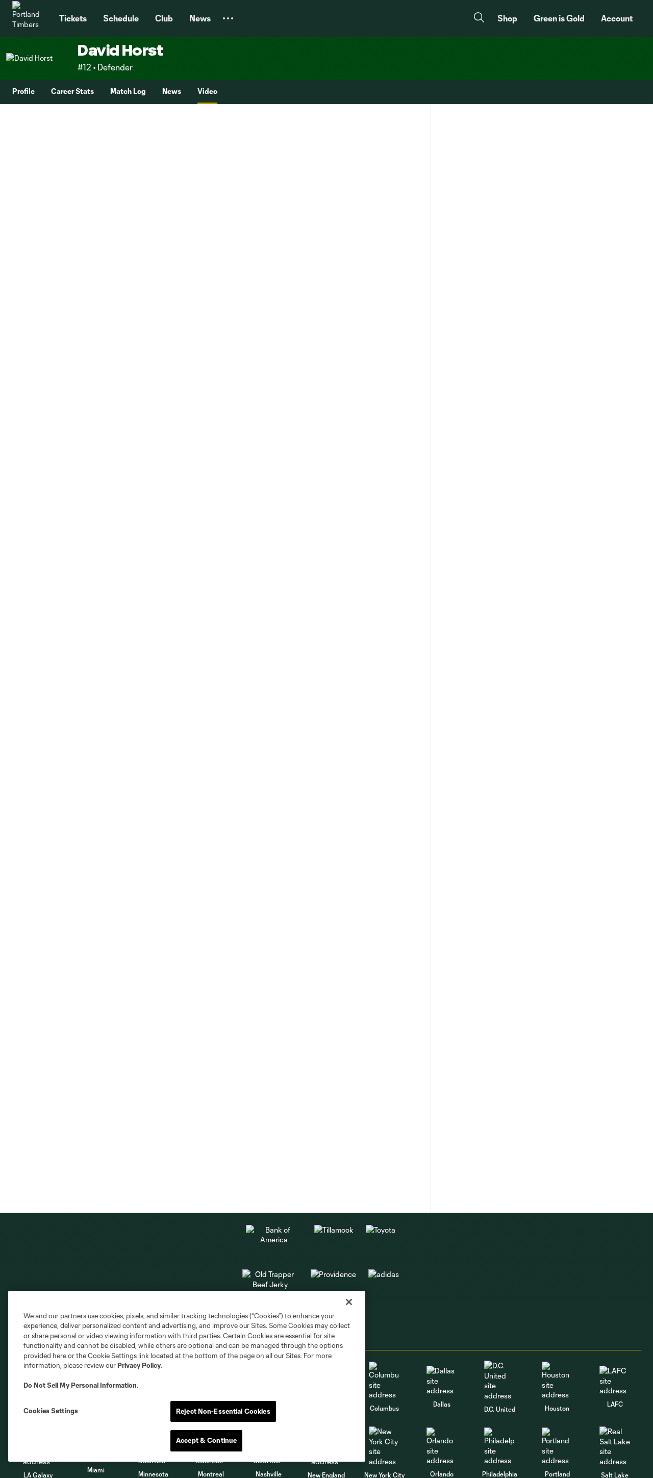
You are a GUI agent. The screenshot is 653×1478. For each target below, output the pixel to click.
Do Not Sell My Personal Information (80, 1385)
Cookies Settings (50, 1411)
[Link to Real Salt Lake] (614, 1446)
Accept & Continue (206, 1440)
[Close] (349, 1302)
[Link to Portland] (557, 1446)
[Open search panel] (479, 18)
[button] (228, 18)
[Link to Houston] (557, 1381)
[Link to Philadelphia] (499, 1446)
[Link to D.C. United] (499, 1380)
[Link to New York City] (384, 1446)
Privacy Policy (139, 1365)
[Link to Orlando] (441, 1446)
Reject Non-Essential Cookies (223, 1411)
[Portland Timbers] (29, 18)
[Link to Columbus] (384, 1381)
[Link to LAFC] (614, 1381)
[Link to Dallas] (441, 1381)
